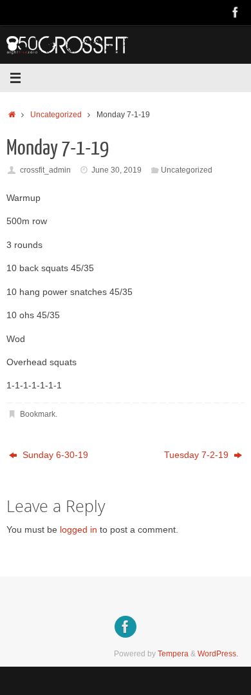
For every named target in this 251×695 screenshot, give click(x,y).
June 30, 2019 (116, 170)
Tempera (173, 653)
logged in (78, 530)
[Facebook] (236, 12)
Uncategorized (56, 114)
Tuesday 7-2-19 (197, 455)
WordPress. (218, 653)
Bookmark (37, 414)
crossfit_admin (45, 170)
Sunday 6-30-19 (54, 455)
